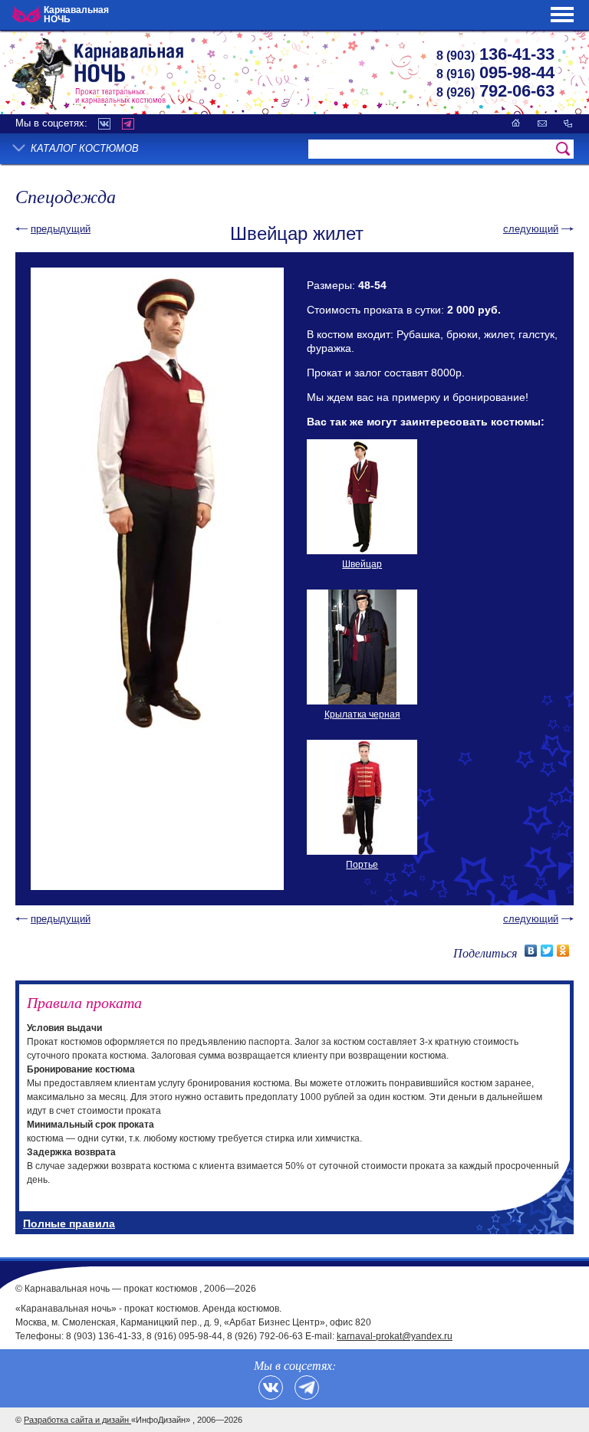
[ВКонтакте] (531, 951)
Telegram (128, 124)
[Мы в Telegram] (306, 1387)
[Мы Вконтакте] (270, 1387)
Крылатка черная (362, 714)
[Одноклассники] (563, 951)
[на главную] (516, 123)
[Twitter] (547, 951)
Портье (362, 864)
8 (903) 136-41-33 (104, 1336)
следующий (530, 229)
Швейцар (362, 564)
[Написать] (542, 123)
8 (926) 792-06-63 (265, 1336)
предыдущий (60, 229)
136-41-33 (495, 54)
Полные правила (69, 1223)
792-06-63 (495, 90)
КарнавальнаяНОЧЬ (76, 15)
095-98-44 (495, 72)
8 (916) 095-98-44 (184, 1336)
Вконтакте (104, 124)
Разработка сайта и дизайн (77, 1419)
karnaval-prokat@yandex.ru (394, 1336)
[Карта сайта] (568, 123)
